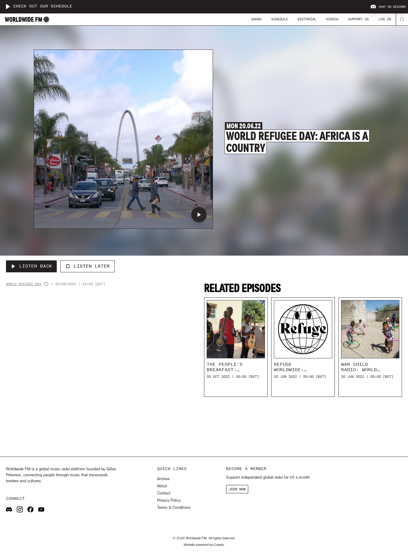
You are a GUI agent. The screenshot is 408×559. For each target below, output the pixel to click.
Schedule (279, 19)
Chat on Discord (392, 7)
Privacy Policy (169, 500)
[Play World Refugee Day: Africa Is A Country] (199, 214)
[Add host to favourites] (46, 284)
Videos (332, 19)
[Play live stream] (8, 7)
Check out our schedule (42, 6)
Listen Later (92, 266)
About (162, 486)
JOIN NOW (237, 489)
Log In (384, 19)
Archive (163, 479)
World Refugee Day (24, 284)
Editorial (306, 19)
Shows (256, 19)
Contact (164, 493)
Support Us (358, 19)
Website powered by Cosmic (204, 544)
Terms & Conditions (173, 507)
